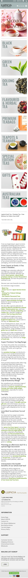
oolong (9, 442)
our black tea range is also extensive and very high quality (13, 429)
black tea (14, 330)
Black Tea (5, 288)
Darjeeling (19, 311)
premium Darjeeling (19, 456)
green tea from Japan (11, 427)
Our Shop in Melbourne (8, 523)
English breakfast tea (8, 320)
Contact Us (4, 521)
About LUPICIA (5, 519)
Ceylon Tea (5, 312)
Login (14, 0)
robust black (19, 275)
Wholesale (4, 546)
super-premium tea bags (14, 300)
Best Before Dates (7, 525)
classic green (10, 275)
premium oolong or (7, 277)
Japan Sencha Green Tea (13, 290)
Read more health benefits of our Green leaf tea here (14, 479)
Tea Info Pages (5, 527)
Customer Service (6, 540)
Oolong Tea (6, 293)
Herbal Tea (5, 294)
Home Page (4, 517)
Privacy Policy (5, 529)
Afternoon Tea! (14, 321)
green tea (4, 330)
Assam (13, 311)
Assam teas (6, 458)
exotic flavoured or (20, 277)
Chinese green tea (12, 309)
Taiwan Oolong (15, 293)
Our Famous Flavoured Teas (11, 296)
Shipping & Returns (7, 542)
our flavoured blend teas (16, 434)
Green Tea (5, 290)
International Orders (7, 544)
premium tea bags (10, 352)
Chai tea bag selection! (14, 314)
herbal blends (5, 278)
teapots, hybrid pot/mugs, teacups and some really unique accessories (13, 388)
